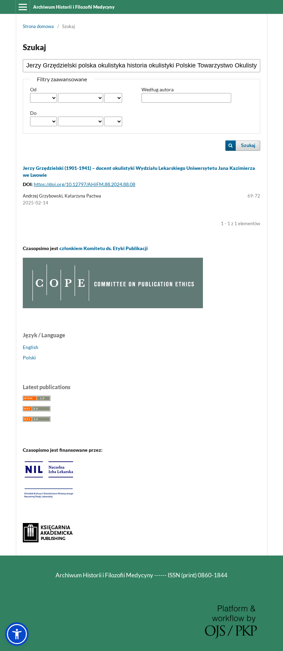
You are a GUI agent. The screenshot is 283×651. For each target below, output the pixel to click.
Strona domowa (38, 26)
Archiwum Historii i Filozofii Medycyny (74, 7)
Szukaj (248, 145)
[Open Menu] (23, 7)
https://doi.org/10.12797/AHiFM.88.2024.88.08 (84, 184)
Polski (29, 357)
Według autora (158, 89)
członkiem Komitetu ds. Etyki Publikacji (103, 248)
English (30, 347)
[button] (17, 634)
